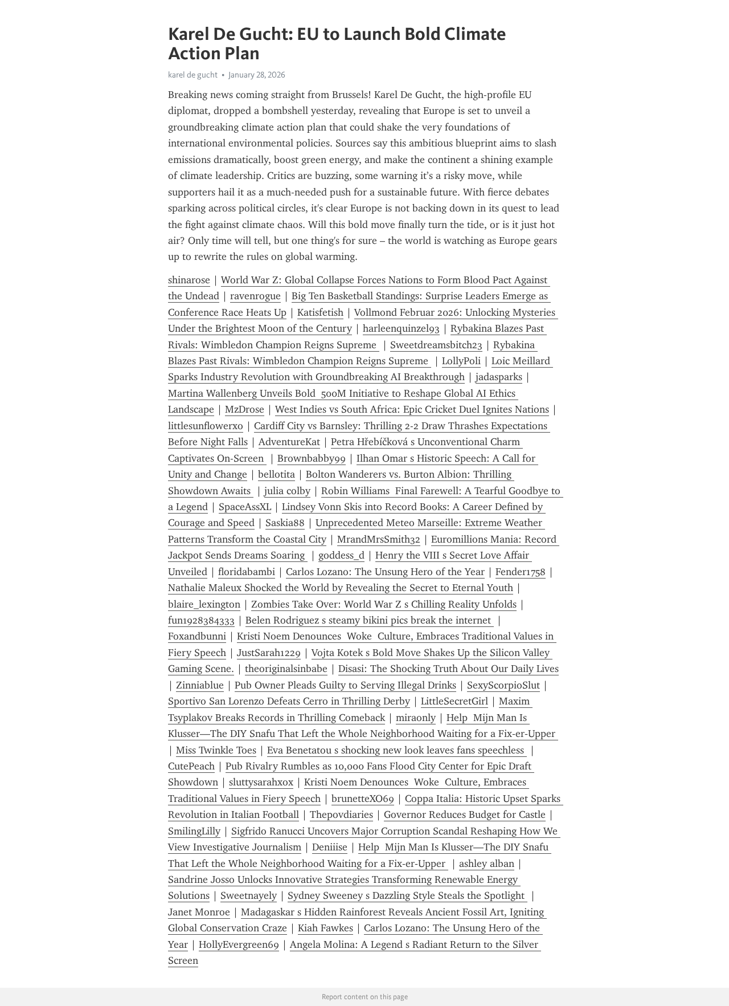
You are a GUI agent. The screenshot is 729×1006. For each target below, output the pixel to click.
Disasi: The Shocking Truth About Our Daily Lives (448, 668)
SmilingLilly (194, 831)
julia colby (287, 490)
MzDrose (244, 409)
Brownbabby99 (311, 458)
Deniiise (329, 847)
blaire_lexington (204, 604)
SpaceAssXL (245, 506)
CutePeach (191, 766)
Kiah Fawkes (325, 928)
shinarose (189, 280)
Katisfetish (320, 312)
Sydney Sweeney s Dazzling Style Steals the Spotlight (407, 895)
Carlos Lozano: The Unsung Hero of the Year (385, 571)
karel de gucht (193, 75)
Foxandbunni (197, 636)
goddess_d (341, 555)
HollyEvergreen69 (239, 944)
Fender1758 (520, 571)
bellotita (276, 474)
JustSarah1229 (269, 652)
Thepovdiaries (341, 814)
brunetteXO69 (362, 798)
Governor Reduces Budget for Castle (465, 814)
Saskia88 (285, 522)
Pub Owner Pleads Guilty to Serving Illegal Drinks (345, 685)
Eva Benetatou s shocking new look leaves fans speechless (397, 750)
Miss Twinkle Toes (216, 750)
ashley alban (486, 863)
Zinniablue (200, 685)
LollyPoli (461, 361)
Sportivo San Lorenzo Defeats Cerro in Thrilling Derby (289, 701)
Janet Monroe (199, 912)
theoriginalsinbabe (286, 668)
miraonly (416, 717)
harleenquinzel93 (401, 328)
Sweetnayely (248, 895)
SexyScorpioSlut (503, 685)
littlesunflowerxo (205, 425)
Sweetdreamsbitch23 (436, 345)
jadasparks (499, 376)
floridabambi (246, 571)
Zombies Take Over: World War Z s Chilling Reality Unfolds (384, 604)
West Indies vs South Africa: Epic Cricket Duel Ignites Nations (412, 409)
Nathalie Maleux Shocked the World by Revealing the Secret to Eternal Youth (340, 587)
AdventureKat (289, 441)
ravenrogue (255, 296)
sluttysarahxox (261, 782)
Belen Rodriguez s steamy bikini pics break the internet (369, 620)
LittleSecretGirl (454, 701)
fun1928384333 (201, 620)
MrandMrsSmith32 (378, 539)
